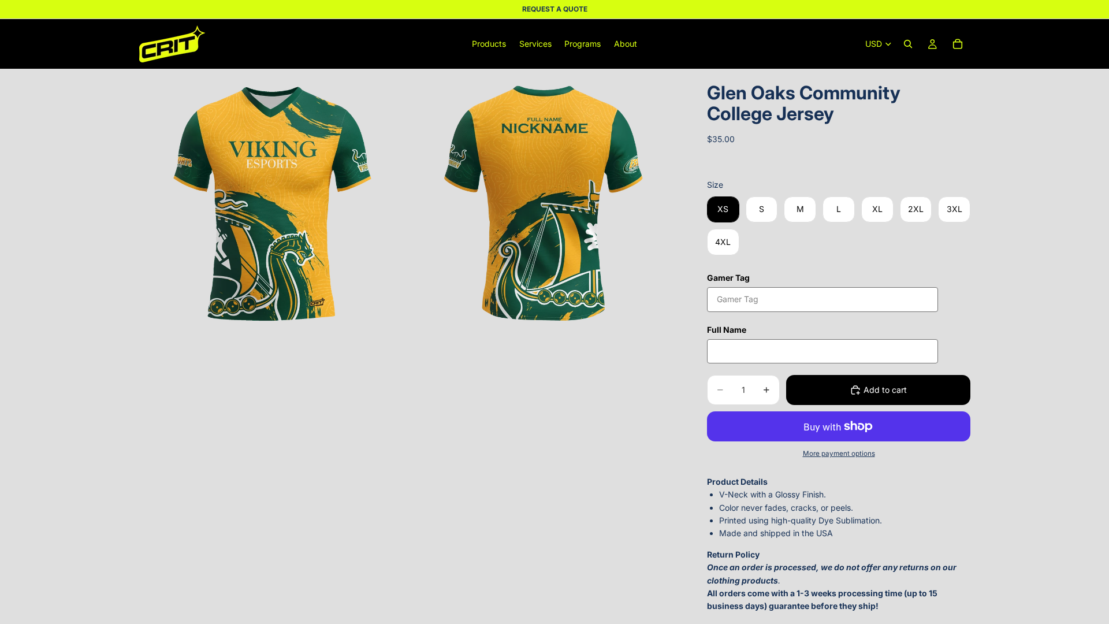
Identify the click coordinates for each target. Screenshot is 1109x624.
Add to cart (885, 390)
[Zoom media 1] (273, 203)
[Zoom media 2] (544, 203)
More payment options (839, 454)
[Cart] (957, 44)
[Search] (908, 44)
